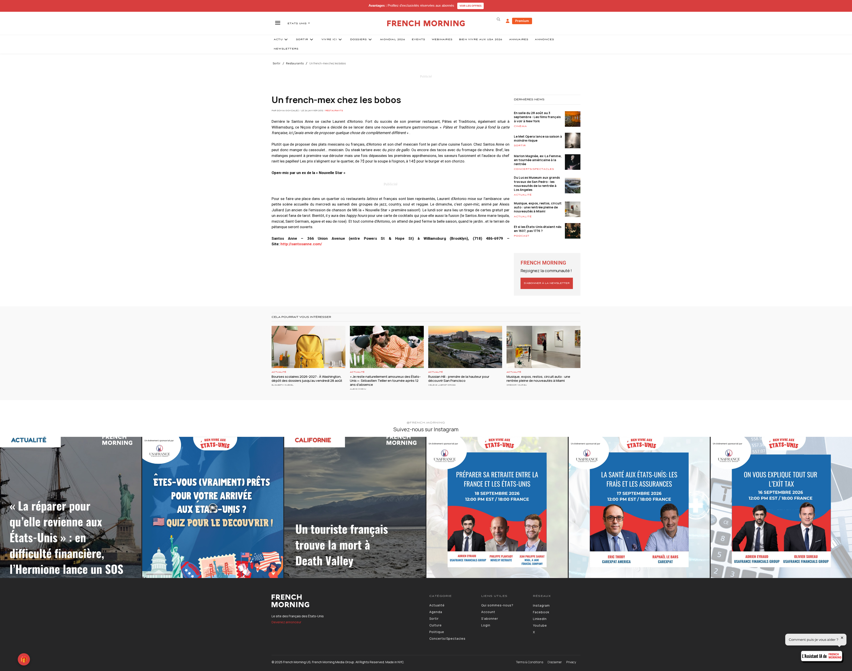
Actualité (523, 195)
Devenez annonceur (286, 622)
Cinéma (520, 126)
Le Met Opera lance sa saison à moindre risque (538, 138)
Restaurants (295, 63)
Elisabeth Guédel (283, 385)
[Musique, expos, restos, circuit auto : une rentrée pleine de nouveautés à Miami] (543, 347)
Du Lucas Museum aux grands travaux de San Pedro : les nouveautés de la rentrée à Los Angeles (537, 183)
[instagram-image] (70, 507)
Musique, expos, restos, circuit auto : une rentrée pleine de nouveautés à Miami (538, 207)
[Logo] (347, 600)
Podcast (521, 236)
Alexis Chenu (358, 389)
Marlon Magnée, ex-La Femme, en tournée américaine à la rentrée (538, 160)
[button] (498, 19)
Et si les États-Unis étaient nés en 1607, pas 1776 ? (537, 229)
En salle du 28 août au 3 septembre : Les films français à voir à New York (537, 117)
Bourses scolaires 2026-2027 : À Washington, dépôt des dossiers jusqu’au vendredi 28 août (307, 378)
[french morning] (426, 23)
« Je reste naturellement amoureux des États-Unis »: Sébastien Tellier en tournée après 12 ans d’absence (385, 380)
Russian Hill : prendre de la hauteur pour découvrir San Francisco (458, 378)
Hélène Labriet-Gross (442, 385)
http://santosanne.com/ (301, 244)
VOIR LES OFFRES (470, 5)
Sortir (277, 63)
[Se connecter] (507, 21)
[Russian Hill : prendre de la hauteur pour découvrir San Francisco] (465, 347)
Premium (522, 21)
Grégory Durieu (517, 385)
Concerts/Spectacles (534, 169)
